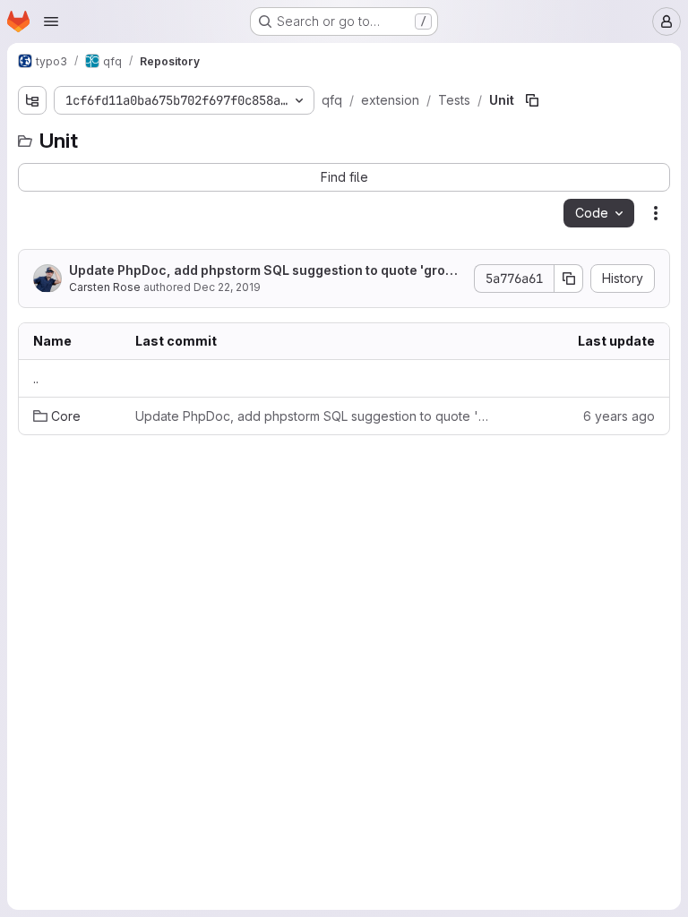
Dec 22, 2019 (227, 287)
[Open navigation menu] (51, 21)
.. (36, 378)
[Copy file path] (532, 100)
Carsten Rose (105, 287)
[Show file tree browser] (32, 100)
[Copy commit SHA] (569, 278)
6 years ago (619, 416)
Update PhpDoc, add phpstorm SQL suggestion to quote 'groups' (265, 270)
